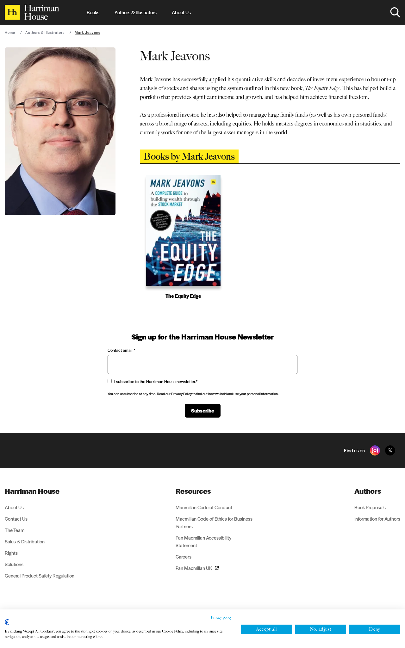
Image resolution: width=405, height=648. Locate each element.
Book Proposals (370, 507)
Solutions (14, 564)
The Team (14, 530)
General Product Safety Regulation (39, 575)
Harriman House (32, 491)
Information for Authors (377, 518)
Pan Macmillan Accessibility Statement (203, 541)
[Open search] (395, 12)
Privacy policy (221, 617)
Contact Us (16, 518)
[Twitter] (390, 450)
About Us (181, 12)
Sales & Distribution (25, 541)
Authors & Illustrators (136, 12)
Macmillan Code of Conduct (204, 507)
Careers (183, 556)
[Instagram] (375, 450)
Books (93, 12)
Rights (11, 552)
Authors (367, 491)
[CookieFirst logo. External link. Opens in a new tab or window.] (7, 622)
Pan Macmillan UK (194, 568)
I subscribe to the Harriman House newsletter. (155, 381)
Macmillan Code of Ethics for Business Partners (214, 522)
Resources (193, 491)
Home (10, 32)
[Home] (32, 12)
